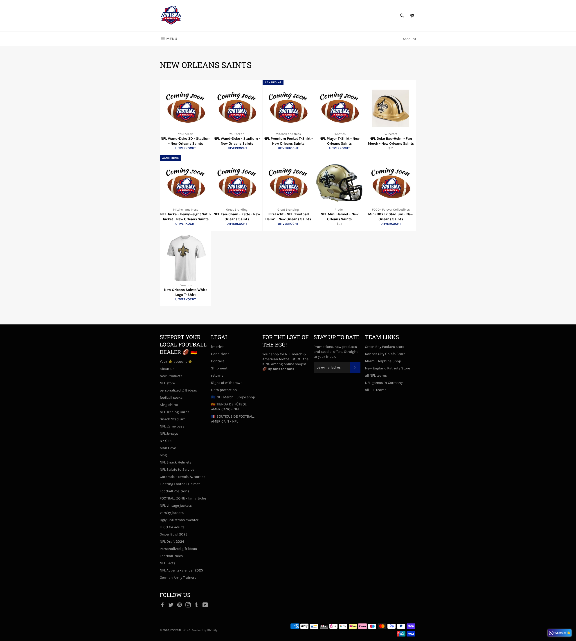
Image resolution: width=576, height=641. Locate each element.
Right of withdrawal (227, 382)
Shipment (219, 368)
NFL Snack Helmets (175, 462)
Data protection (224, 390)
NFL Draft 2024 (172, 541)
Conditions (220, 354)
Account (409, 39)
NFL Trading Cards (174, 412)
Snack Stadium (172, 419)
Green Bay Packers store (384, 346)
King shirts (169, 405)
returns (217, 375)
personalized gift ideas (178, 390)
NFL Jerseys (169, 433)
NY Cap (165, 441)
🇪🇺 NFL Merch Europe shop (233, 397)
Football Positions (174, 491)
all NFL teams (376, 375)
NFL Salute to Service (177, 469)
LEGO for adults (172, 527)
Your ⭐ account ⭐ (176, 361)
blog (163, 455)
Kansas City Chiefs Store (385, 354)
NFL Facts (167, 563)
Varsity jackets (172, 513)
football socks (171, 397)
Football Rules (171, 556)
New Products (171, 376)
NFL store (167, 383)
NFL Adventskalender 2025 (181, 570)
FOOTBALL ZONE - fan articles (183, 498)
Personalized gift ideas (178, 549)
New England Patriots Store (387, 368)
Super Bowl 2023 (173, 534)
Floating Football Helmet (180, 484)
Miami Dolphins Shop (383, 361)
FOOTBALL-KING (180, 630)
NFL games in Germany (384, 382)
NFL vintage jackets (176, 505)
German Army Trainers (178, 577)
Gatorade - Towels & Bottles (182, 477)
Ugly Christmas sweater (179, 520)
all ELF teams (375, 390)
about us (167, 369)
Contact (217, 361)
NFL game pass (172, 426)
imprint (217, 346)
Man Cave (168, 448)
